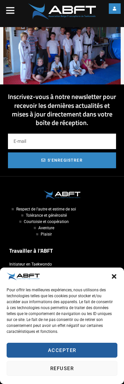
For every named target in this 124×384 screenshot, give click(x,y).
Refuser (62, 368)
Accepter (62, 350)
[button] (114, 276)
